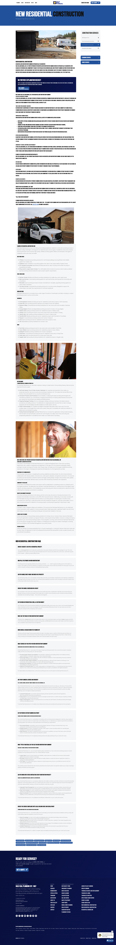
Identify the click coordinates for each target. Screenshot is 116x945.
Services (52, 888)
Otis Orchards (94, 928)
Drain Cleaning (65, 893)
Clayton (27, 928)
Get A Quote (23, 88)
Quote (94, 3)
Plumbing (18, 2)
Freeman (57, 928)
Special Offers (54, 893)
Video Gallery (53, 903)
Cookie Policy (94, 938)
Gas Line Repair (65, 898)
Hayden (69, 928)
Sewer (22, 2)
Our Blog (52, 905)
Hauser (65, 928)
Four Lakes (53, 928)
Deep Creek (41, 928)
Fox (21, 938)
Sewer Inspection (86, 903)
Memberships (53, 891)
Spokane (33, 930)
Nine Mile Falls (88, 928)
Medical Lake (82, 928)
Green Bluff (61, 928)
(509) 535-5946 (85, 3)
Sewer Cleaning (85, 900)
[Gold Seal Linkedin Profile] (33, 916)
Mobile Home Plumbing (67, 905)
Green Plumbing (85, 888)
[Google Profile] (17, 916)
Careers (52, 907)
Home (51, 886)
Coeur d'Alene (32, 928)
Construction (27, 2)
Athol (17, 928)
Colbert (37, 928)
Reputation (53, 898)
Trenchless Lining (86, 893)
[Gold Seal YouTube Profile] (25, 916)
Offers (32, 2)
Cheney (24, 928)
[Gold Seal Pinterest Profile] (36, 916)
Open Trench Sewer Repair (88, 898)
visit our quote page (22, 864)
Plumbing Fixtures (66, 912)
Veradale (42, 930)
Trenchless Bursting (87, 895)
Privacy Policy (88, 938)
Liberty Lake (73, 928)
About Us (52, 900)
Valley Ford (38, 930)
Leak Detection (65, 895)
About (36, 2)
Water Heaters (65, 891)
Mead (78, 928)
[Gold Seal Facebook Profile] (19, 916)
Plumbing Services (86, 57)
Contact (52, 910)
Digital (23, 938)
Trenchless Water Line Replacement (90, 891)
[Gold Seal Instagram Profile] (22, 916)
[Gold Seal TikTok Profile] (30, 916)
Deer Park (46, 928)
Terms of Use (82, 938)
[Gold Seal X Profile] (28, 916)
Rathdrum (22, 930)
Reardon (26, 930)
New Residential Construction (88, 44)
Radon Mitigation (66, 910)
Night (19, 938)
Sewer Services (85, 62)
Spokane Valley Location (20, 898)
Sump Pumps (64, 903)
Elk (49, 928)
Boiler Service (65, 907)
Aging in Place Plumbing (87, 886)
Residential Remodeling (86, 48)
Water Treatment (66, 900)
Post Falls (17, 930)
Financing (52, 895)
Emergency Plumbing (67, 888)
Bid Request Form (85, 37)
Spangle (29, 930)
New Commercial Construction (88, 41)
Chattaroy (20, 928)
